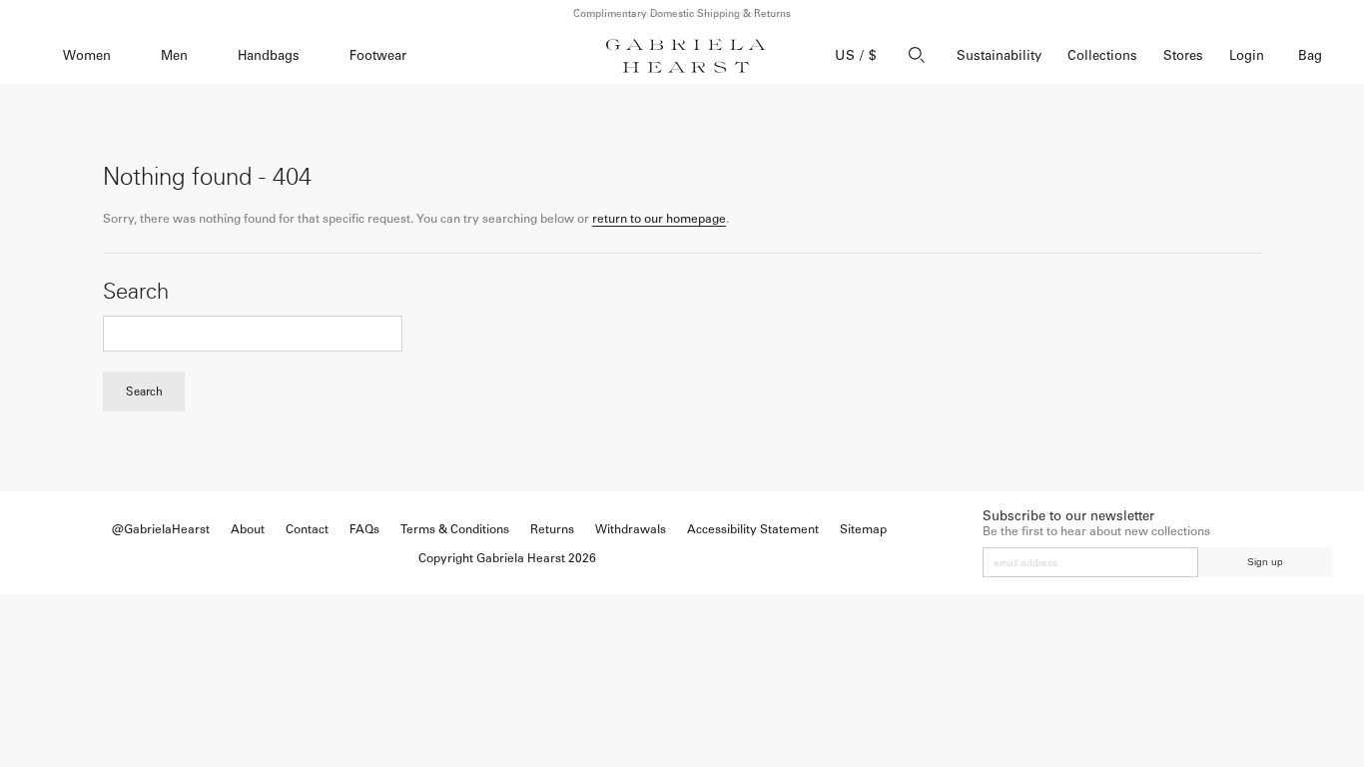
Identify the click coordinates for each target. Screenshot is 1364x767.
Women (87, 55)
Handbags (269, 55)
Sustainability (999, 55)
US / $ (856, 55)
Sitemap (863, 529)
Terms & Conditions (454, 529)
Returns (552, 529)
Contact (307, 529)
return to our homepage (659, 219)
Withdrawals (630, 529)
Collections (1102, 55)
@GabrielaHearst (161, 529)
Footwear (377, 55)
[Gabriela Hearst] (686, 56)
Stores (1183, 55)
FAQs (364, 529)
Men (174, 55)
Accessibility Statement (753, 529)
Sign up (1265, 561)
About (248, 529)
